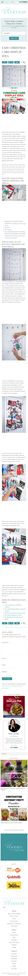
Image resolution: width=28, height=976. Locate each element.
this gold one (15, 223)
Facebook (14, 956)
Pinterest (14, 961)
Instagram (14, 959)
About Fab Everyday (14, 914)
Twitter (14, 966)
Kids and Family (14, 942)
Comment (5, 642)
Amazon (14, 954)
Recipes (14, 945)
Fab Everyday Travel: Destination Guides (13, 789)
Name (4, 658)
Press (14, 919)
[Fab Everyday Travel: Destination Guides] (14, 773)
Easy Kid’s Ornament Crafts (13, 615)
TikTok (14, 963)
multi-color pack (11, 238)
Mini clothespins (10, 231)
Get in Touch (14, 916)
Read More (14, 745)
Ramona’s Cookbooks (14, 923)
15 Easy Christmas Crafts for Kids (15, 613)
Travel (14, 947)
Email (4, 665)
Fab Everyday (14, 10)
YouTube (14, 968)
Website (4, 671)
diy (14, 627)
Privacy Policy (14, 921)
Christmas (10, 627)
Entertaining (14, 935)
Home (14, 932)
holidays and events (21, 627)
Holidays (14, 940)
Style (14, 937)
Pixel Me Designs (16, 974)
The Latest (14, 926)
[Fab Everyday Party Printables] (14, 808)
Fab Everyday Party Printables (11, 822)
